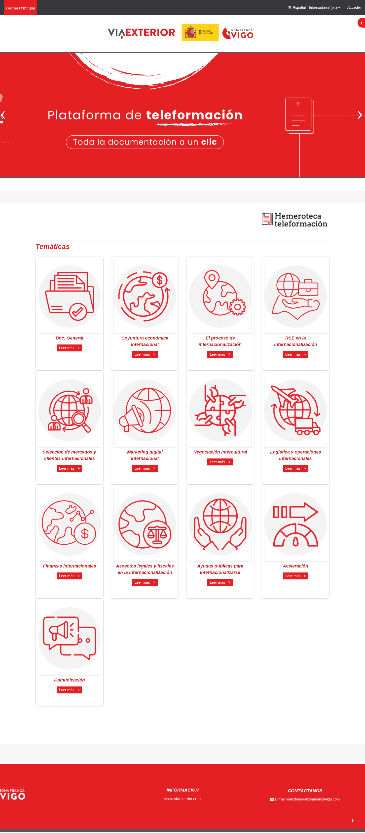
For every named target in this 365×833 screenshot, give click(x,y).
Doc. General (69, 338)
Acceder (354, 7)
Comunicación (69, 680)
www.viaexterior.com (182, 799)
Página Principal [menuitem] (20, 8)
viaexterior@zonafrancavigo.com (313, 799)
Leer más (67, 348)
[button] (314, 8)
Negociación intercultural (220, 452)
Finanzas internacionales (69, 566)
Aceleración (295, 566)
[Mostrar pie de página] (352, 820)
